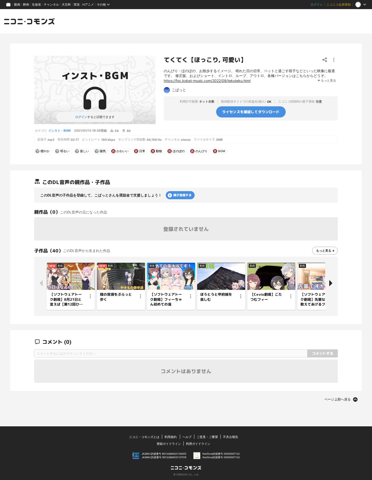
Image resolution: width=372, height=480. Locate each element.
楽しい (84, 151)
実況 (77, 4)
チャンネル (51, 4)
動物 (159, 151)
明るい (64, 151)
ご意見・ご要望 (207, 437)
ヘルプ (187, 437)
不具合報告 (230, 437)
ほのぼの (179, 151)
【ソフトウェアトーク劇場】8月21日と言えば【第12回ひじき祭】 (66, 299)
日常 (142, 151)
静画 (26, 4)
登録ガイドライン (169, 444)
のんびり (201, 151)
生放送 (36, 4)
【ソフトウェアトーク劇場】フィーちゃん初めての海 (166, 299)
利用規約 (170, 437)
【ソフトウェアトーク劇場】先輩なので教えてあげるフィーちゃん (316, 299)
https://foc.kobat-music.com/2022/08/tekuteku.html (207, 80)
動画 (17, 4)
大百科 (66, 4)
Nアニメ (88, 4)
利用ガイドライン (198, 444)
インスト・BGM (59, 130)
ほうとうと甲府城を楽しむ (216, 297)
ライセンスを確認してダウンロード (251, 111)
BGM (221, 151)
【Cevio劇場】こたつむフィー (266, 297)
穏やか (45, 151)
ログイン (317, 4)
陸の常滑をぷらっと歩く (116, 297)
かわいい (122, 151)
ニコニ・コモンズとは (144, 437)
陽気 (103, 151)
